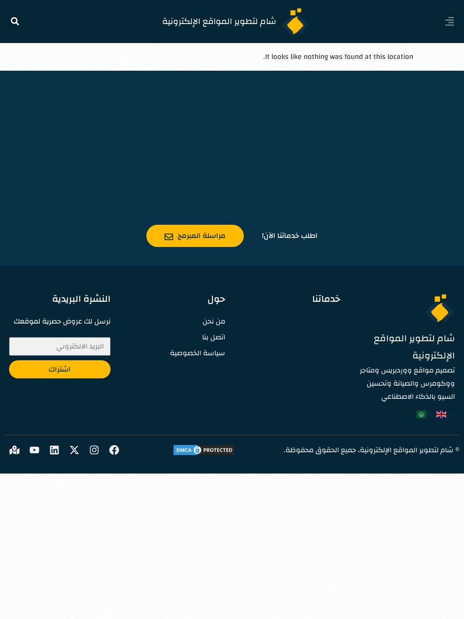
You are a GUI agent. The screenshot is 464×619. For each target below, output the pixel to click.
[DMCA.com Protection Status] (204, 454)
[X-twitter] (74, 450)
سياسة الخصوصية (197, 353)
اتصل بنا (213, 337)
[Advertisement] (232, 138)
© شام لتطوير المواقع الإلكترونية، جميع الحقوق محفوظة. (371, 450)
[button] (449, 21)
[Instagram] (94, 450)
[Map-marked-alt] (14, 450)
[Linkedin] (54, 450)
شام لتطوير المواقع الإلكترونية (219, 21)
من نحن (214, 321)
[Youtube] (34, 450)
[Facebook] (114, 450)
